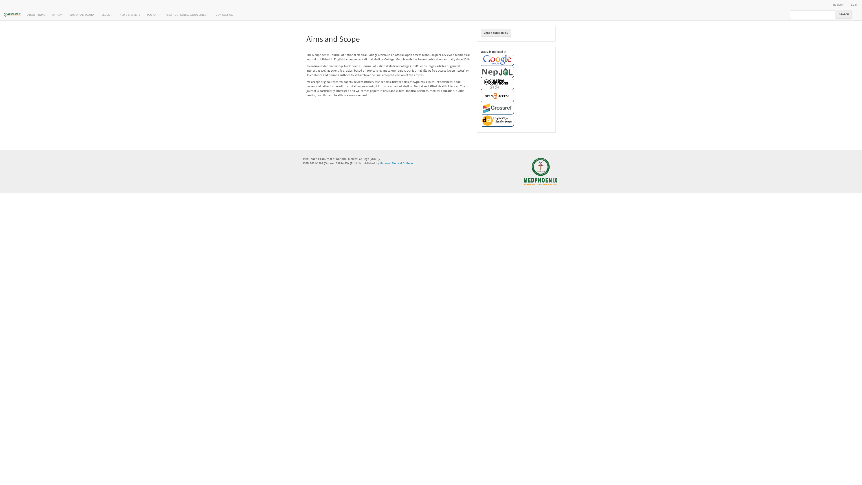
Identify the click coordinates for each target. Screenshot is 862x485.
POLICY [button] (152, 15)
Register (838, 4)
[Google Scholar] (497, 60)
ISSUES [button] (105, 15)
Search (844, 14)
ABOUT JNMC (36, 15)
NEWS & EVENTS (129, 15)
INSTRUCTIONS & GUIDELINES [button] (186, 15)
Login (854, 4)
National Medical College (396, 163)
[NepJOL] (497, 72)
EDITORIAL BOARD (81, 15)
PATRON (57, 15)
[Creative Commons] (497, 84)
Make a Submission (496, 33)
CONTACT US (224, 15)
